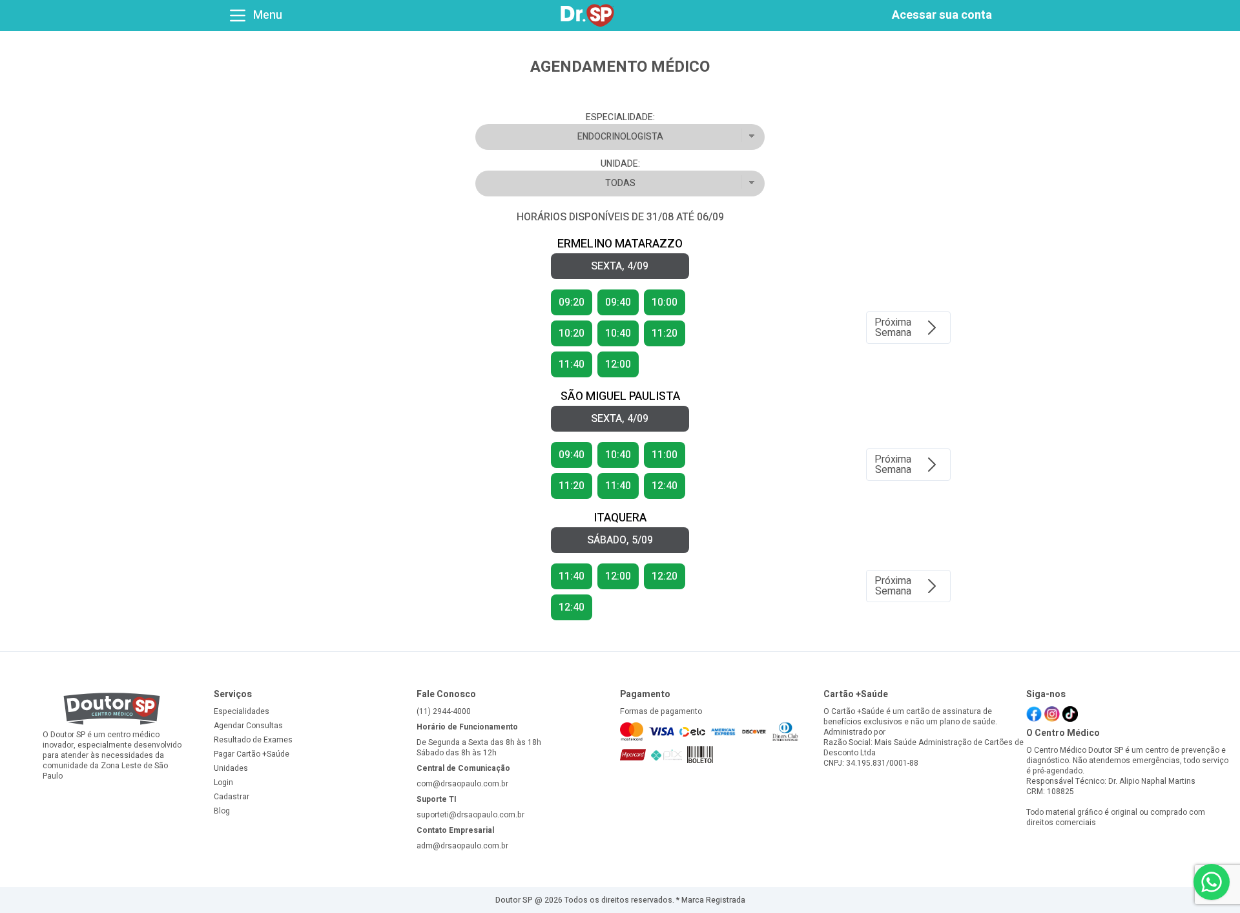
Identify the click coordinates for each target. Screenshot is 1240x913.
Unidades (231, 768)
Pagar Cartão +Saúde (251, 754)
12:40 (664, 486)
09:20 (571, 302)
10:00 (664, 302)
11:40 (571, 364)
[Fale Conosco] (1212, 882)
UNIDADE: (620, 164)
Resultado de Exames (253, 740)
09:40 (618, 302)
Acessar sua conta (942, 15)
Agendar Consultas (248, 725)
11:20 (571, 486)
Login (223, 782)
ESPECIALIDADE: (620, 117)
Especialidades (241, 711)
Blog (222, 811)
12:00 (618, 364)
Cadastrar (231, 797)
